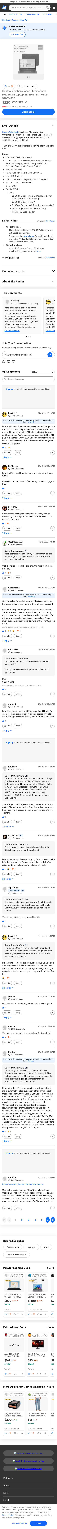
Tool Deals (47, 14)
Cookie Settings (19, 1523)
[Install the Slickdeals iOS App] (28, 1468)
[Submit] (5, 378)
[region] (28, 1516)
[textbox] (24, 354)
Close (38, 1523)
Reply (18, 452)
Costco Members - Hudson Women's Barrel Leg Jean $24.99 (37, 1414)
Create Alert (18, 35)
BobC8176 (13, 649)
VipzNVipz (50, 258)
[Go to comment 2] (28, 336)
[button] (12, 86)
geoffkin (12, 1177)
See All (50, 1268)
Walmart (7, 1309)
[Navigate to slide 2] (29, 77)
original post (28, 236)
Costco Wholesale (10, 132)
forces (11, 997)
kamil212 (12, 413)
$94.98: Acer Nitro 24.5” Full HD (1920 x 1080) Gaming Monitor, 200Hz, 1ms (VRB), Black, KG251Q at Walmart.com (37, 1355)
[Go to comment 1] (26, 336)
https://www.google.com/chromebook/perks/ (22, 1184)
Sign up (10, 389)
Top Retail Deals (32, 14)
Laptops (31, 1247)
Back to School (15, 14)
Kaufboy (15, 300)
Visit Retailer (28, 111)
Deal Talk (24, 20)
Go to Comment (12, 330)
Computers (13, 1247)
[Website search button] (47, 8)
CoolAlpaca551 (15, 542)
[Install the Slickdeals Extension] (28, 1453)
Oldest (34, 372)
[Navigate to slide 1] (27, 77)
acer (46, 1247)
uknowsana (14, 588)
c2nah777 (13, 835)
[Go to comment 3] (30, 336)
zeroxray (12, 507)
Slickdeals (6, 20)
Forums (15, 20)
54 (9, 86)
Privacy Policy (8, 1515)
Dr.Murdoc (13, 466)
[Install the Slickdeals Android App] (28, 1461)
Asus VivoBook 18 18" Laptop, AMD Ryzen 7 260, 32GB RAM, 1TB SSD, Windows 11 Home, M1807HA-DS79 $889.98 (13, 1295)
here (39, 251)
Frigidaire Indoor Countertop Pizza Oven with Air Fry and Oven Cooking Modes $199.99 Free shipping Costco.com (14, 1414)
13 (31, 1314)
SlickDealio (50, 221)
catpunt (12, 704)
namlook (12, 1026)
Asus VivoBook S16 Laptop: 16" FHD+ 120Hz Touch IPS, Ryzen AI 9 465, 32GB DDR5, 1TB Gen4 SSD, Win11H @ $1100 (37, 1295)
